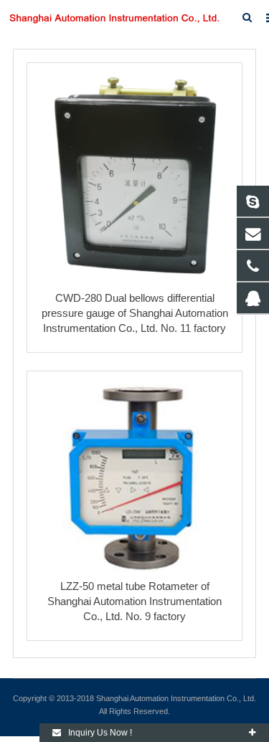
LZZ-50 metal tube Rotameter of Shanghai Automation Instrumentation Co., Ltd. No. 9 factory (134, 601)
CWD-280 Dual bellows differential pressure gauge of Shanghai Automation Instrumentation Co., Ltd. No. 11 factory (135, 313)
